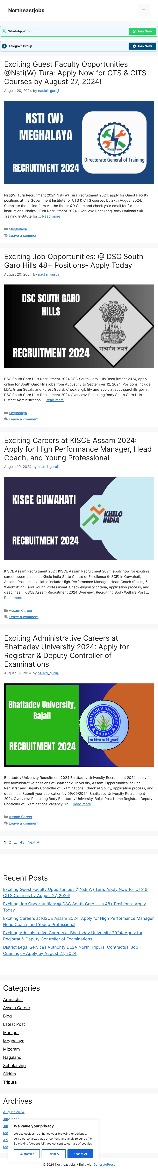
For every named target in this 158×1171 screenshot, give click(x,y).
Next (34, 842)
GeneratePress (104, 1164)
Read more (51, 216)
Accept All (80, 1154)
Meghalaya (18, 229)
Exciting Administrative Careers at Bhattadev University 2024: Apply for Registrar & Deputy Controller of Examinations (66, 651)
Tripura (10, 1082)
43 (23, 842)
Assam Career (20, 610)
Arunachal (13, 999)
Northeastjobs (26, 10)
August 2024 (13, 1112)
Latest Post (14, 1024)
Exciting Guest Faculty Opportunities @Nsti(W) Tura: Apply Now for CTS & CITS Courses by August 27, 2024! (75, 73)
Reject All (54, 1154)
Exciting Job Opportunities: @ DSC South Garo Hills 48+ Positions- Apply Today (73, 260)
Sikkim (9, 1073)
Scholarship (14, 1065)
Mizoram (11, 1049)
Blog (7, 1016)
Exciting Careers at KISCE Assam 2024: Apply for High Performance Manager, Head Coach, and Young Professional (78, 449)
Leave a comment (23, 235)
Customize (27, 1154)
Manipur (11, 1032)
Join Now (144, 31)
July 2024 (11, 1119)
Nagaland (12, 1057)
